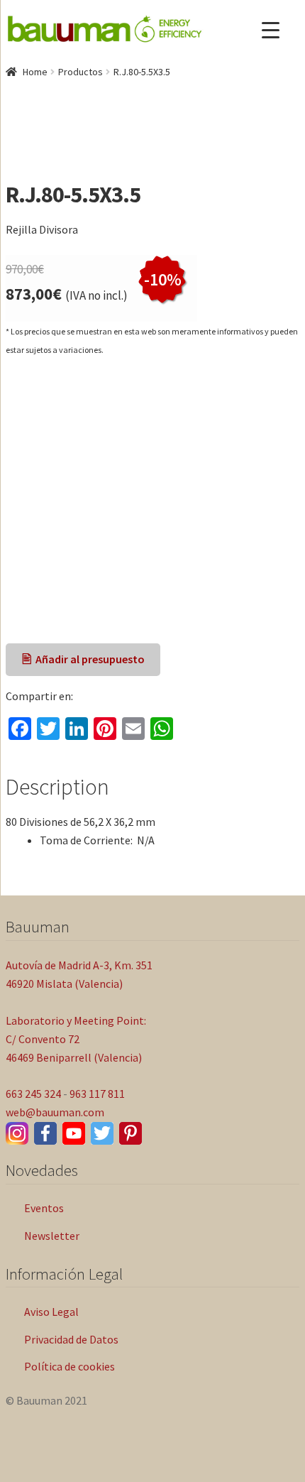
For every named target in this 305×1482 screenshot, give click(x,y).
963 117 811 (97, 1093)
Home (35, 71)
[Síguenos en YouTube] (73, 1133)
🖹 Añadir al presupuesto (83, 659)
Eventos (44, 1208)
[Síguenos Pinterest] (130, 1133)
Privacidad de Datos (71, 1339)
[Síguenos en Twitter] (102, 1133)
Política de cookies (69, 1366)
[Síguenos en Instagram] (17, 1133)
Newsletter (51, 1235)
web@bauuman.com (55, 1112)
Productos (80, 71)
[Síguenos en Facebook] (45, 1133)
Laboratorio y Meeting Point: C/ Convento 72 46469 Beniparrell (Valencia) (76, 1038)
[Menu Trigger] (270, 30)
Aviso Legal (51, 1311)
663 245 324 (33, 1093)
